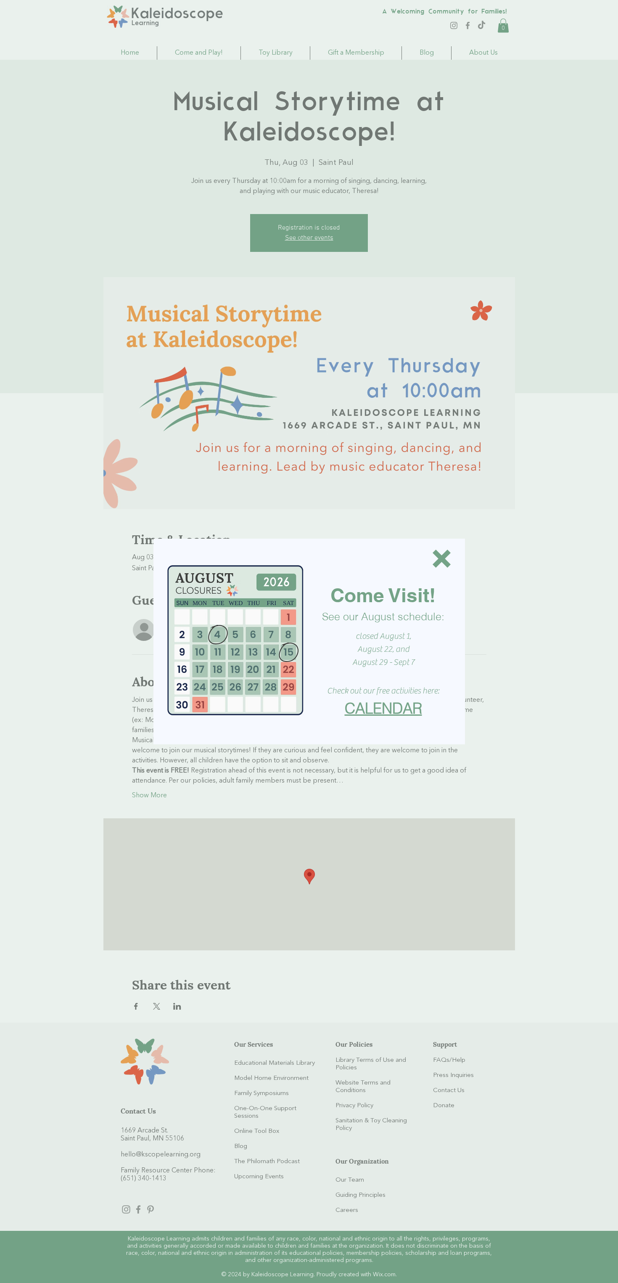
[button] (442, 559)
